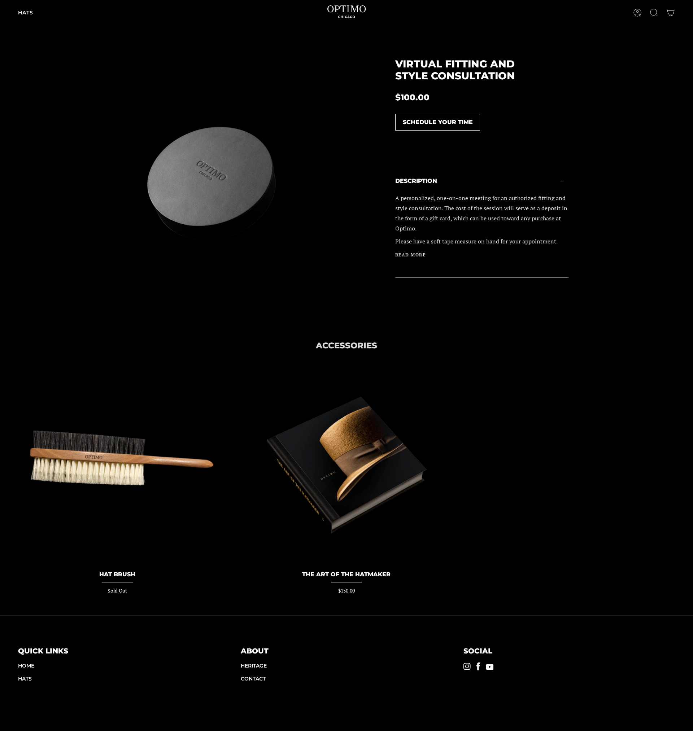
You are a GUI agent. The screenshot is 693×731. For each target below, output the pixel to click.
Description (416, 180)
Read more (410, 255)
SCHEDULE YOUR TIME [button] (438, 122)
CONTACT (253, 678)
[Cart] (670, 12)
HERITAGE (254, 665)
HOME (26, 665)
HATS (25, 678)
